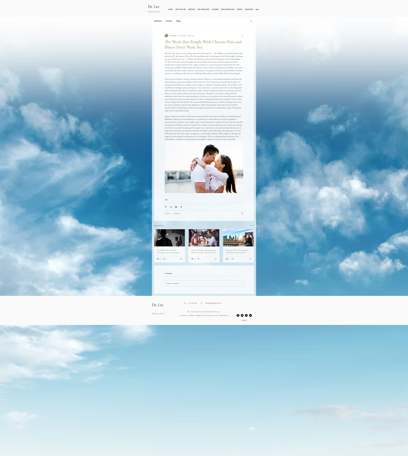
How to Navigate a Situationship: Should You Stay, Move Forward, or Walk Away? (203, 251)
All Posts (158, 21)
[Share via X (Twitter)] (171, 207)
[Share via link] (181, 207)
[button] (191, 9)
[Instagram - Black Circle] (246, 315)
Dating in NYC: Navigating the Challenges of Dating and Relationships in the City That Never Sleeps (237, 251)
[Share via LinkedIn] (176, 207)
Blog (178, 21)
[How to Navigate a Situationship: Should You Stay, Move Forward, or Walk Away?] (204, 237)
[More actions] (242, 35)
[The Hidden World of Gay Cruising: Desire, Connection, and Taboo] (169, 237)
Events (169, 21)
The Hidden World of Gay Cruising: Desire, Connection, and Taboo (168, 251)
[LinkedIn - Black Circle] (250, 315)
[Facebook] (238, 315)
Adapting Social (223, 315)
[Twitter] (242, 315)
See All (252, 225)
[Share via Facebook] (166, 207)
